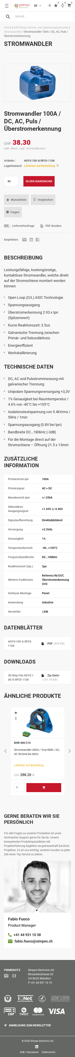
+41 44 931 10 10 (41, 982)
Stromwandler (13, 31)
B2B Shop (20, 27)
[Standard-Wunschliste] (56, 6)
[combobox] (41, 16)
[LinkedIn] (31, 239)
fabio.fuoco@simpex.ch (34, 941)
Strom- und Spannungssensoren (48, 27)
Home (7, 27)
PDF (56, 643)
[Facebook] (37, 239)
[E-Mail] (24, 239)
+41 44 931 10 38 (27, 935)
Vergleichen (45, 199)
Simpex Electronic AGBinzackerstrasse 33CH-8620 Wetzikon (41, 974)
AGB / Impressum (29, 1052)
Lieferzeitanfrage (22, 226)
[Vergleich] (62, 6)
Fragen (14, 212)
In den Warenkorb (39, 181)
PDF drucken (53, 226)
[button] (16, 200)
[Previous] (5, 751)
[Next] (69, 751)
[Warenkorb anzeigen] (69, 6)
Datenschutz (48, 1052)
